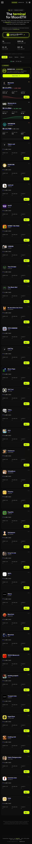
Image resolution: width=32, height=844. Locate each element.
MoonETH (8, 22)
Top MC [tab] (4, 57)
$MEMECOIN (21, 2)
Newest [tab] (22, 57)
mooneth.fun (16, 29)
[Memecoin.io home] (2, 2)
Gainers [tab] (16, 57)
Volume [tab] (10, 57)
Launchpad (14, 2)
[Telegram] (29, 2)
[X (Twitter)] (26, 2)
